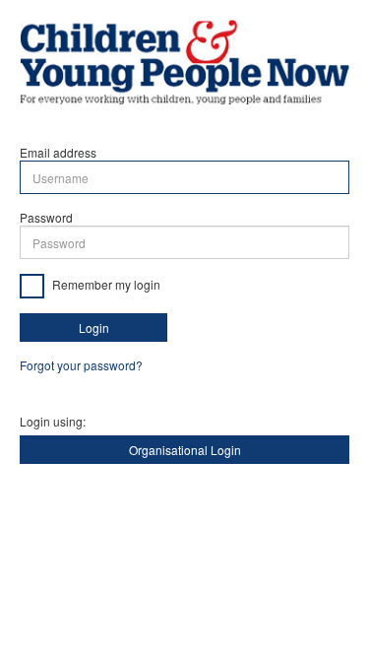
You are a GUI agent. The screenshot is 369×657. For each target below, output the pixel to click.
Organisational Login (185, 449)
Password (46, 217)
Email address (58, 152)
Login (94, 327)
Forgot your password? (81, 365)
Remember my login (104, 284)
